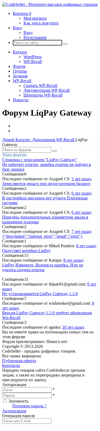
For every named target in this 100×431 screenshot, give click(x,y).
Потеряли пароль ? (29, 406)
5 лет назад (81, 179)
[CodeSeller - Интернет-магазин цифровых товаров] (50, 4)
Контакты (11, 365)
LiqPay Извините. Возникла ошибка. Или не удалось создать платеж (42, 267)
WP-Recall (32, 61)
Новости (21, 100)
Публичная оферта (19, 360)
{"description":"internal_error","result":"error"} (42, 236)
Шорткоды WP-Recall (42, 95)
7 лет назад (81, 231)
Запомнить (18, 401)
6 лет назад (81, 193)
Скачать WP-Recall (40, 85)
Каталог (20, 52)
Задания (20, 76)
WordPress (32, 57)
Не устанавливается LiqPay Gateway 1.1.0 (40, 293)
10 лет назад (73, 327)
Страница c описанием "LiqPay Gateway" (39, 159)
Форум (19, 66)
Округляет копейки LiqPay (26, 250)
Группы (20, 71)
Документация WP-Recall (46, 90)
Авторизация (14, 411)
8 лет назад (86, 246)
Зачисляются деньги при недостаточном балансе (46, 183)
